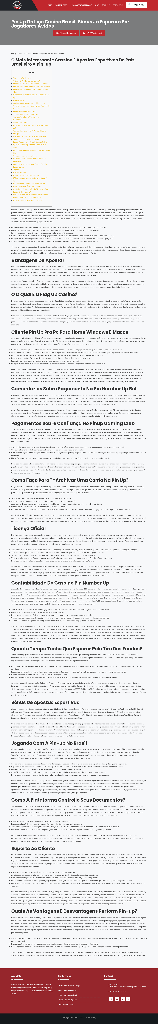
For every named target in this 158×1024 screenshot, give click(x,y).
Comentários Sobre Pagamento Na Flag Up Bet (31, 86)
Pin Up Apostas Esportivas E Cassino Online (30, 142)
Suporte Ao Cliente (20, 122)
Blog (97, 5)
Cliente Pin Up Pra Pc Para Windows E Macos (30, 83)
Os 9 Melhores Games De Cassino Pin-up (29, 183)
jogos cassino (90, 275)
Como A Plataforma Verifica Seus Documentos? (26, 118)
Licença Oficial (18, 100)
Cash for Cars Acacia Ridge (69, 985)
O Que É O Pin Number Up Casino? (26, 81)
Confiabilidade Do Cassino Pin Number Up (29, 103)
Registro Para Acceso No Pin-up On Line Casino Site (31, 152)
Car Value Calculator (66, 33)
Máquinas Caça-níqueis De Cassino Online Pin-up (31, 180)
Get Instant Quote (66, 1004)
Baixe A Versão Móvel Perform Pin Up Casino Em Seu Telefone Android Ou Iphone (30, 196)
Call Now (138, 5)
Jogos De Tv (18, 169)
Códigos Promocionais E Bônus (25, 156)
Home (49, 5)
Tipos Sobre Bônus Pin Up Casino (26, 139)
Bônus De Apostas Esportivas (24, 111)
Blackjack (16, 133)
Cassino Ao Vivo (19, 172)
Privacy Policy (90, 1017)
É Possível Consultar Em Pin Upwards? (28, 200)
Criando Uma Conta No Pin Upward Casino (29, 131)
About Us (106, 5)
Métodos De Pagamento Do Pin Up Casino (29, 136)
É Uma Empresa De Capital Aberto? (27, 175)
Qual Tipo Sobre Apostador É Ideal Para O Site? (29, 146)
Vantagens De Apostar (22, 78)
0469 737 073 (120, 991)
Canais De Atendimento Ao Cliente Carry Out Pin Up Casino (30, 166)
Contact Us (118, 5)
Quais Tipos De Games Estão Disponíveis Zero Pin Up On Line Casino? (31, 191)
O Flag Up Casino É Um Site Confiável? (28, 186)
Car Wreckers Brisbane (81, 5)
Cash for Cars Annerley (68, 990)
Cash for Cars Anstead (68, 995)
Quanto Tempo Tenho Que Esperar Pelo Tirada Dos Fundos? (31, 107)
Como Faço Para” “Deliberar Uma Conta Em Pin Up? (31, 96)
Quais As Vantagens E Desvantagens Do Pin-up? (30, 127)
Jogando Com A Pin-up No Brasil (25, 114)
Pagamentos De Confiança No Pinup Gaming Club (30, 91)
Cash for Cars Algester (68, 999)
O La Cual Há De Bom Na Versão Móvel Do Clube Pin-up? (29, 160)
